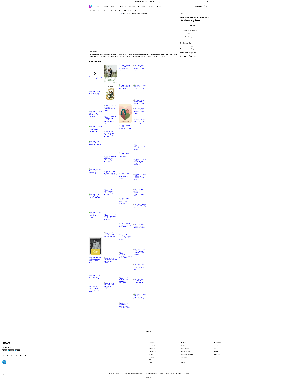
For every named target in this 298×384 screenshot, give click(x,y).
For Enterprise (184, 346)
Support (216, 346)
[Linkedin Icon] (16, 355)
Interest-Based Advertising (151, 373)
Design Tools (152, 351)
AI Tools (151, 354)
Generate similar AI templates (190, 30)
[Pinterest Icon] (25, 355)
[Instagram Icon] (12, 355)
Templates (151, 357)
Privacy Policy (119, 373)
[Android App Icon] (11, 351)
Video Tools (152, 348)
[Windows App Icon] (17, 351)
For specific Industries (187, 354)
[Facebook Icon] (3, 355)
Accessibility (186, 373)
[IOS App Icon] (4, 351)
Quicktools (184, 357)
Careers (216, 348)
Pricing (183, 362)
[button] (98, 6)
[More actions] (114, 80)
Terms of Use (111, 373)
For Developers (185, 348)
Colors (150, 359)
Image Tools (152, 346)
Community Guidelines (164, 373)
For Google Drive (185, 351)
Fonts (150, 362)
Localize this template (188, 37)
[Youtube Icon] (20, 355)
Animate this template (188, 33)
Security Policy (178, 373)
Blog (215, 357)
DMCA (172, 373)
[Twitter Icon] (7, 355)
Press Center (217, 359)
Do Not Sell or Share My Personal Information (134, 373)
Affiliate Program (218, 354)
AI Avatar (183, 359)
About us (216, 351)
